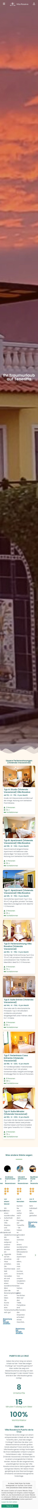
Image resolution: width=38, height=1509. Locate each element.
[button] (35, 1255)
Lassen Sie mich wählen (9, 1502)
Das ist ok (10, 1506)
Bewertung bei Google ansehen (7, 1331)
